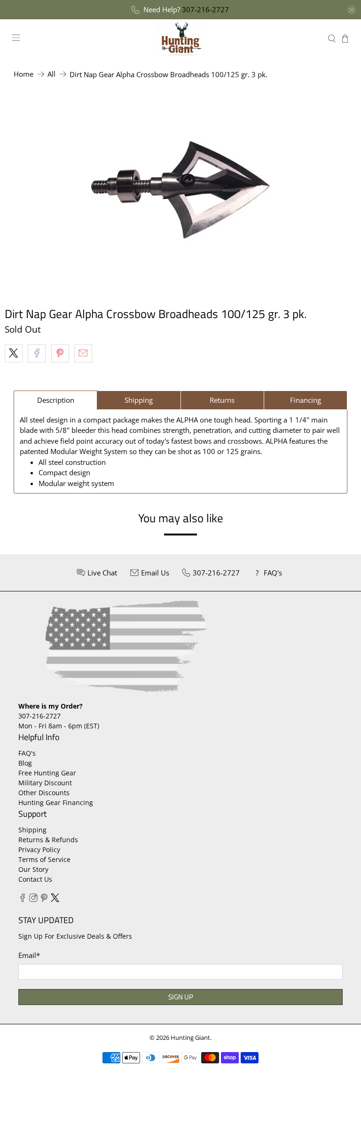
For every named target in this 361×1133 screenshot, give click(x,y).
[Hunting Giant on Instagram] (33, 899)
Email (29, 955)
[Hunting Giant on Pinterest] (44, 899)
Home (23, 74)
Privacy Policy (39, 849)
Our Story (33, 869)
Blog (25, 762)
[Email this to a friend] (83, 353)
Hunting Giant (190, 1038)
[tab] (55, 400)
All (51, 74)
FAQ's (27, 753)
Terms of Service (44, 859)
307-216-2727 (205, 9)
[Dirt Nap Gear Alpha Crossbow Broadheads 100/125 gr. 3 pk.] (180, 189)
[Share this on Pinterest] (60, 353)
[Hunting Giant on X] (55, 899)
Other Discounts (44, 792)
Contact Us (35, 879)
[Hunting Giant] (180, 38)
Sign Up (180, 996)
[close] (351, 10)
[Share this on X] (14, 353)
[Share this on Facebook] (37, 353)
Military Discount (45, 782)
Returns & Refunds (48, 839)
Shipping (32, 829)
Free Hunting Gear (47, 772)
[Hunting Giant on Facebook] (22, 899)
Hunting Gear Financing (55, 802)
